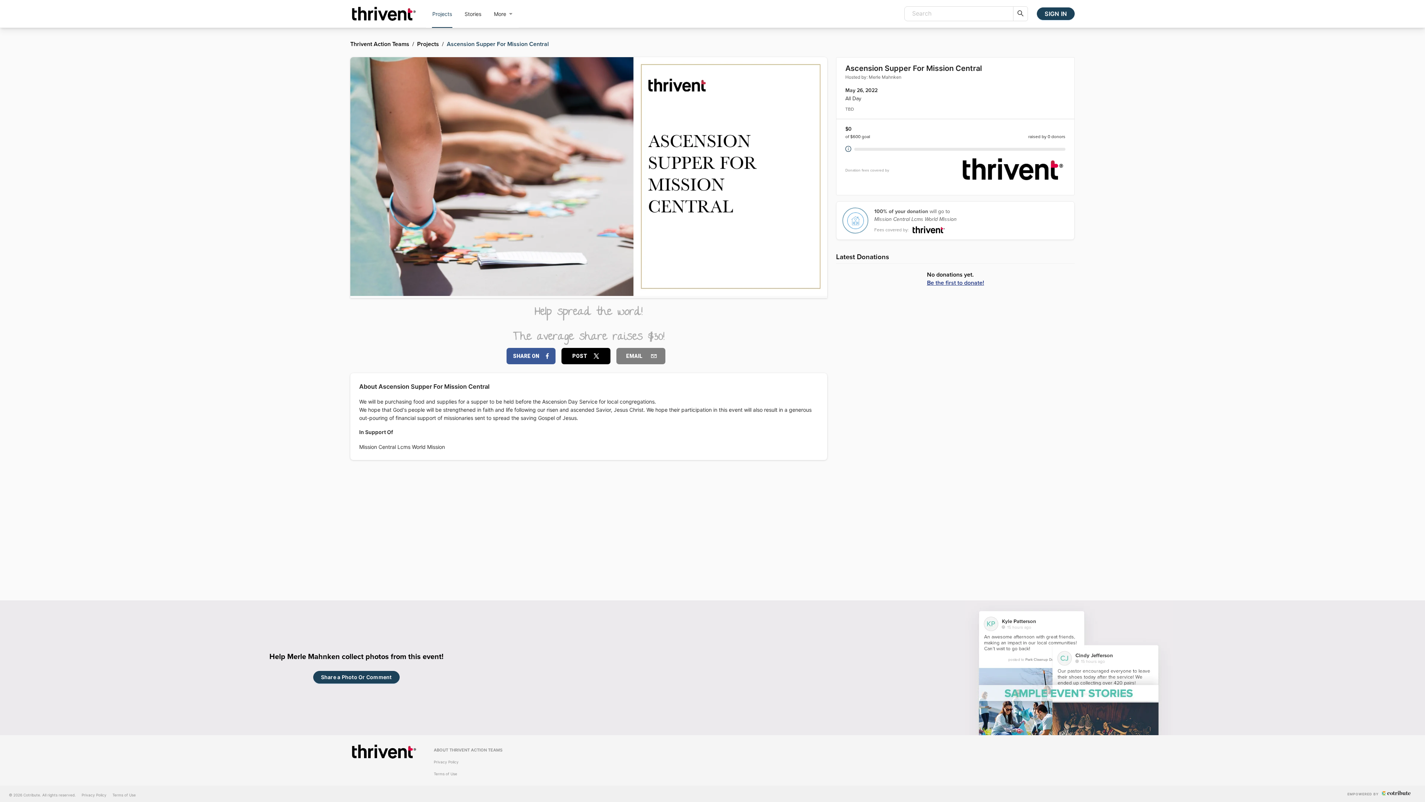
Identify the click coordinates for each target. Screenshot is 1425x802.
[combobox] (958, 13)
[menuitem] (442, 14)
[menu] (472, 14)
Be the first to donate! (955, 283)
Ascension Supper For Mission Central (498, 44)
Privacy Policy (446, 762)
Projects (428, 44)
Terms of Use (445, 774)
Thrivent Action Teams (379, 44)
